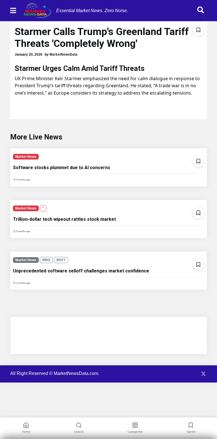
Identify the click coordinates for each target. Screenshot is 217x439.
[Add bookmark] (198, 30)
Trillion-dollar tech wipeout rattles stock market (64, 219)
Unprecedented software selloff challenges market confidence (81, 271)
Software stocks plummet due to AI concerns (61, 167)
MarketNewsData (63, 54)
